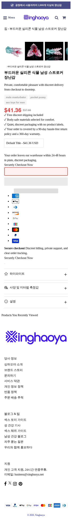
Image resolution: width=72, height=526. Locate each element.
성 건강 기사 (12, 425)
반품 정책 (10, 391)
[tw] (10, 483)
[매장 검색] (56, 17)
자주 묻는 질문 (13, 441)
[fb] (6, 484)
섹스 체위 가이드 (15, 430)
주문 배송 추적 (13, 397)
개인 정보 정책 (13, 386)
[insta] (16, 484)
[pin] (21, 484)
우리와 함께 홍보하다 (18, 447)
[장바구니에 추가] (4, 263)
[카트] (64, 17)
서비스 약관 (12, 381)
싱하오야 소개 (13, 364)
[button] (36, 182)
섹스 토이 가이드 (15, 419)
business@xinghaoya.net (29, 474)
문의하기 (10, 375)
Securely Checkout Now (18, 164)
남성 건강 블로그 (15, 436)
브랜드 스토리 (13, 370)
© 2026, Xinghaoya (36, 515)
